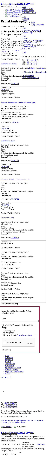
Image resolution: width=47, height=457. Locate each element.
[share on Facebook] (22, 433)
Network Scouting (11, 370)
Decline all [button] (16, 444)
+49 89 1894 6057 (31, 60)
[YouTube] (18, 433)
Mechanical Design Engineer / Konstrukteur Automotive (15, 179)
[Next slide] (6, 399)
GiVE (7, 356)
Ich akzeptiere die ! (18, 335)
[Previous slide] (3, 399)
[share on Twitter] (25, 433)
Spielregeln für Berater (13, 368)
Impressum (9, 360)
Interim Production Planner (8, 140)
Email (4, 319)
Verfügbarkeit (10, 364)
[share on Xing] (20, 433)
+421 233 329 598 (32, 64)
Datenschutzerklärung (24, 335)
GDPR (7, 374)
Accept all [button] (6, 444)
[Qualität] (20, 327)
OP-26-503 (5, 205)
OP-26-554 (15, 84)
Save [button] (19, 453)
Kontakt (8, 362)
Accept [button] (5, 454)
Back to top (5, 377)
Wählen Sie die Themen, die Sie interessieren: (17, 325)
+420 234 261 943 (32, 62)
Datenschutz (9, 366)
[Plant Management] (20, 333)
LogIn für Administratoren (14, 372)
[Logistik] (20, 329)
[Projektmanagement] (20, 331)
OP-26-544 (5, 128)
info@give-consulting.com (37, 68)
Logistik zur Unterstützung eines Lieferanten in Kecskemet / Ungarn (18, 102)
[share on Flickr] (27, 433)
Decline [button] (13, 454)
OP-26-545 (5, 90)
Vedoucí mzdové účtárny (7, 217)
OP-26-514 (5, 167)
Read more (40, 444)
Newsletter (9, 358)
